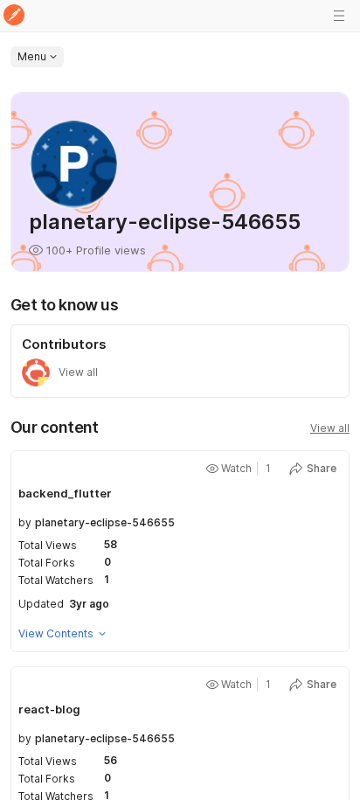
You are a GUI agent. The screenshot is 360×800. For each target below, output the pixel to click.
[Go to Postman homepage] (13, 16)
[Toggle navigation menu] (339, 15)
